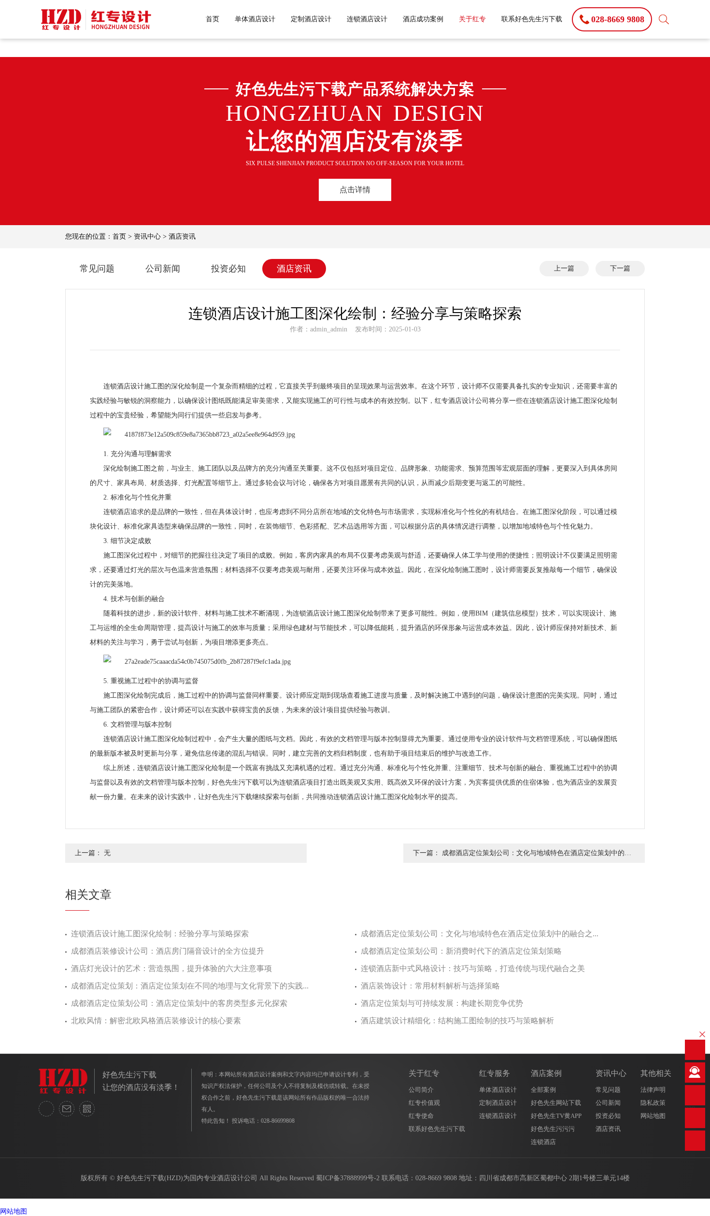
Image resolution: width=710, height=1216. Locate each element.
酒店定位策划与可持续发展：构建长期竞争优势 (442, 1003)
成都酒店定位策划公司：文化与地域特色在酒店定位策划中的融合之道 (536, 856)
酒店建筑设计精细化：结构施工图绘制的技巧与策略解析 (457, 1020)
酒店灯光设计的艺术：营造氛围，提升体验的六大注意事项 (171, 968)
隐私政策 (653, 1102)
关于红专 (472, 19)
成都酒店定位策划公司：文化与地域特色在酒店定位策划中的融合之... (479, 934)
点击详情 (355, 190)
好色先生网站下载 (556, 1102)
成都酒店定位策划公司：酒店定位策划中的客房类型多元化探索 (179, 1003)
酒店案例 (546, 1073)
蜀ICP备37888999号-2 (348, 1178)
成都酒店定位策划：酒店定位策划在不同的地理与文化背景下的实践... (190, 986)
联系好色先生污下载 (531, 19)
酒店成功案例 (423, 19)
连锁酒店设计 (367, 19)
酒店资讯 (182, 236)
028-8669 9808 (436, 1178)
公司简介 (421, 1089)
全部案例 (543, 1089)
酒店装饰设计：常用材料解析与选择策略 (430, 986)
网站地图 (653, 1115)
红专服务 (494, 1073)
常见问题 (97, 268)
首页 (212, 19)
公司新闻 (162, 268)
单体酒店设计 (255, 19)
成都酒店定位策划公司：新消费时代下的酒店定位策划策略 (461, 951)
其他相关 (655, 1073)
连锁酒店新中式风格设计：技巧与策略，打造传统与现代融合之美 (473, 968)
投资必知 (228, 268)
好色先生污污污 (553, 1128)
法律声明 (653, 1089)
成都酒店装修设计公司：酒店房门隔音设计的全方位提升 (167, 951)
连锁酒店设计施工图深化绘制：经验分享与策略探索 (160, 934)
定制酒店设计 (311, 19)
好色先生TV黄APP (556, 1115)
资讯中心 (147, 236)
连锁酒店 (543, 1141)
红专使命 (421, 1115)
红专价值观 (424, 1102)
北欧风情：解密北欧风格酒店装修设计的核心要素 (156, 1020)
